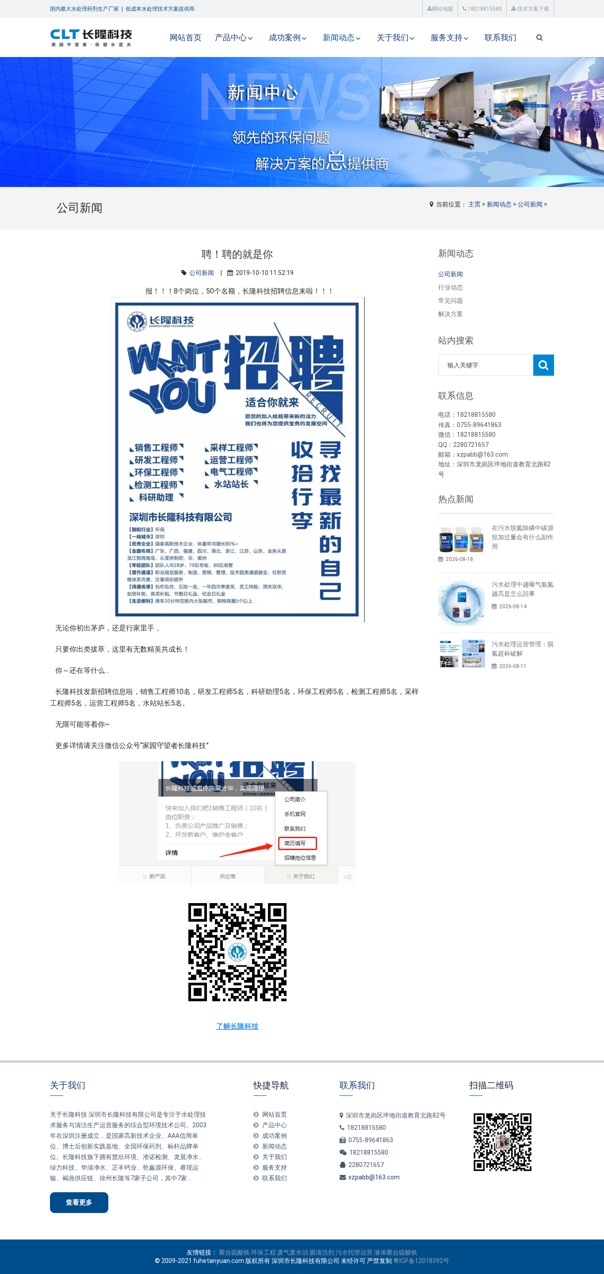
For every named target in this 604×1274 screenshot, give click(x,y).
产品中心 (231, 37)
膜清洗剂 (322, 1252)
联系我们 (500, 37)
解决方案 (450, 313)
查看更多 (79, 1202)
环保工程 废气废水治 (279, 1252)
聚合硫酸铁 (234, 1252)
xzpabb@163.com (374, 1177)
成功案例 (285, 37)
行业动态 (450, 287)
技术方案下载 (532, 9)
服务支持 (447, 37)
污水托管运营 (354, 1252)
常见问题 (450, 300)
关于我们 (393, 37)
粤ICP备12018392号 (421, 1260)
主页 (474, 204)
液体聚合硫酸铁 (395, 1252)
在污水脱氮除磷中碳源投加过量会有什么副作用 (523, 537)
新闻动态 (339, 37)
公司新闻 (530, 204)
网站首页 (186, 37)
